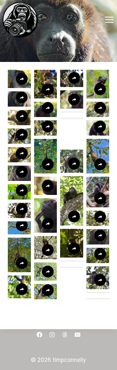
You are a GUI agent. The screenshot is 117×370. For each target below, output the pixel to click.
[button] (98, 156)
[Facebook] (39, 334)
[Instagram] (52, 334)
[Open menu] (109, 19)
